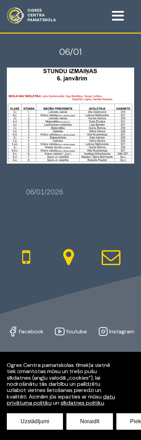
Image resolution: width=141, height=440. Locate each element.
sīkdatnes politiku (82, 402)
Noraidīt (89, 421)
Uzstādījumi (35, 421)
